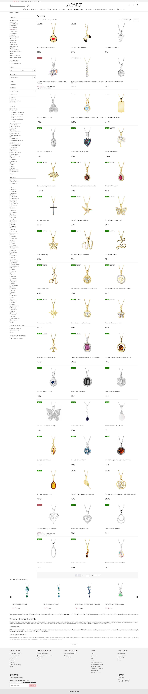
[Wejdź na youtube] (125, 680)
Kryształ (13, 136)
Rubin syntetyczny (16, 143)
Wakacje (13, 309)
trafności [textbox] (125, 19)
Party (13, 269)
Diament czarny (17, 117)
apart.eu (120, 660)
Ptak (13, 283)
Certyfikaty (12, 662)
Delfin (13, 195)
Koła (13, 214)
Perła (13, 121)
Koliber (13, 215)
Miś (12, 254)
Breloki (12, 53)
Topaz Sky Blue (15, 154)
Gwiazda (14, 201)
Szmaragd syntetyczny (17, 140)
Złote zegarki (14, 46)
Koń (12, 219)
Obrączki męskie (15, 49)
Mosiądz (13, 102)
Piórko (13, 273)
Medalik (14, 252)
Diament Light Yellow (18, 119)
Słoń (12, 297)
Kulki (13, 229)
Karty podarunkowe (15, 57)
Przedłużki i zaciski (15, 55)
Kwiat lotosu (14, 233)
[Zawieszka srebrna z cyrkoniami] (27, 590)
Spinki (12, 48)
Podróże (13, 280)
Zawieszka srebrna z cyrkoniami (20, 604)
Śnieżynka (14, 300)
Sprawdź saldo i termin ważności (45, 655)
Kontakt (11, 666)
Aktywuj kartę (40, 657)
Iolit (12, 164)
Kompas (13, 217)
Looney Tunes (14, 247)
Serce (13, 294)
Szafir (13, 130)
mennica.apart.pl (122, 653)
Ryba (13, 290)
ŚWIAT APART (121, 9)
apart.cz (120, 659)
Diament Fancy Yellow (18, 114)
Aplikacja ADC (67, 655)
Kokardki (13, 212)
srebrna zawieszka (127, 614)
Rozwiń (74, 644)
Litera (13, 245)
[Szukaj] (34, 70)
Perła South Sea (15, 126)
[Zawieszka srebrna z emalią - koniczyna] (120, 590)
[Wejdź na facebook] (119, 680)
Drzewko (14, 196)
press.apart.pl (121, 657)
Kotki (13, 222)
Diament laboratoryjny (18, 112)
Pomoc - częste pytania (15, 653)
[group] (27, 597)
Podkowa (13, 278)
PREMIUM (62, 9)
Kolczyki (13, 25)
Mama (13, 250)
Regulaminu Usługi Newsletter (29, 682)
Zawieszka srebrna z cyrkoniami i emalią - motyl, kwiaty (87, 604)
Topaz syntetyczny (15, 156)
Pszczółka (14, 281)
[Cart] (137, 5)
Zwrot (11, 659)
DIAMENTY (34, 9)
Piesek (13, 271)
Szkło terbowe (14, 169)
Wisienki (13, 314)
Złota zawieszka (14, 629)
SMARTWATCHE (78, 9)
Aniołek (13, 189)
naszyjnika (82, 622)
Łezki (13, 241)
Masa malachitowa (16, 328)
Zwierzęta (14, 320)
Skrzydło (13, 295)
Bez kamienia (15, 171)
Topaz (13, 149)
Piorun (13, 274)
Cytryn (13, 163)
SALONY (136, 1)
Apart (13, 84)
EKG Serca (14, 200)
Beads (12, 35)
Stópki (13, 304)
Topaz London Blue (16, 152)
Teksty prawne (94, 670)
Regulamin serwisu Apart (97, 664)
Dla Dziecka (14, 181)
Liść (12, 243)
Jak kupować (13, 657)
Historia (93, 657)
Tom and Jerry (14, 306)
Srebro (13, 99)
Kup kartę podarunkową (42, 653)
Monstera (13, 255)
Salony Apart (94, 655)
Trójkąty (13, 307)
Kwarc (13, 166)
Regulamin (12, 660)
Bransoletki (14, 23)
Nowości (44, 19)
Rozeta (13, 288)
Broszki (13, 42)
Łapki (13, 240)
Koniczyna (14, 221)
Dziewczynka (14, 198)
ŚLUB (49, 9)
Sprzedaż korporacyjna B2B (97, 662)
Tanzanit (13, 147)
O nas (92, 653)
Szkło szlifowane (15, 145)
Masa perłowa (15, 330)
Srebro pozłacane (16, 101)
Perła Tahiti (14, 128)
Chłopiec (13, 193)
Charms (13, 38)
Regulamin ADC (67, 657)
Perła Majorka (14, 124)
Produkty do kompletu (17, 338)
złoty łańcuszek (112, 622)
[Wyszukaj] (11, 5)
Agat (13, 157)
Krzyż (13, 226)
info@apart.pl (121, 677)
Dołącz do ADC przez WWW (70, 653)
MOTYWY (55, 9)
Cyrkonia (14, 109)
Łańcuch (13, 236)
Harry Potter (14, 203)
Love (13, 248)
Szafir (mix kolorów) (16, 131)
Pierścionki (14, 20)
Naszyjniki (13, 27)
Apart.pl (11, 12)
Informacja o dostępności (97, 668)
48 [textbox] (134, 19)
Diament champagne (18, 116)
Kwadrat (14, 231)
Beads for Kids (14, 37)
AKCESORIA (88, 9)
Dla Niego (14, 183)
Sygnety (13, 22)
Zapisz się (32, 685)
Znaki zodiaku (15, 318)
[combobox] (23, 91)
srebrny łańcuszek (122, 622)
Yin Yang (13, 316)
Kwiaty (13, 234)
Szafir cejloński (15, 133)
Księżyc (13, 227)
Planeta (13, 276)
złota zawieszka (65, 614)
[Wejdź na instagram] (122, 680)
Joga (13, 207)
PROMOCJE (112, 9)
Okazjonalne (13, 44)
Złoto (13, 97)
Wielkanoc (14, 313)
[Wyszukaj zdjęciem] (28, 5)
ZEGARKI (69, 9)
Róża (13, 286)
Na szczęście (14, 260)
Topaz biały (14, 150)
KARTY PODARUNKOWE (100, 9)
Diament (14, 110)
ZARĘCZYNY (42, 9)
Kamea (13, 208)
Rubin (13, 142)
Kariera (92, 660)
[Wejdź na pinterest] (128, 680)
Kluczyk (13, 210)
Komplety (13, 40)
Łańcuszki (13, 33)
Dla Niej (14, 180)
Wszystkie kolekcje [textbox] (14, 91)
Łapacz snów (14, 238)
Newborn (14, 262)
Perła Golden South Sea (16, 123)
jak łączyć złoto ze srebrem (91, 623)
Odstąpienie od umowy (15, 664)
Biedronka (14, 191)
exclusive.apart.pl (122, 655)
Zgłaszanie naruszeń (96, 672)
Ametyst (13, 159)
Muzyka (13, 259)
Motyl (13, 257)
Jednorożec (14, 205)
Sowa (13, 302)
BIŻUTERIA (26, 9)
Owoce (13, 267)
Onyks (13, 168)
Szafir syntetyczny (16, 135)
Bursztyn (14, 161)
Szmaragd (14, 138)
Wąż (13, 311)
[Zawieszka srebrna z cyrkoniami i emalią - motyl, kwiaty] (89, 590)
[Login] (129, 5)
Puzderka (14, 31)
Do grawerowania (16, 63)
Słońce (13, 299)
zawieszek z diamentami (38, 637)
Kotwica (13, 224)
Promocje (39, 19)
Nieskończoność (15, 264)
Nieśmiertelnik (15, 266)
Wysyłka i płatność (14, 655)
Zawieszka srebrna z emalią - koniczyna (115, 604)
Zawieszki (13, 29)
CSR (92, 659)
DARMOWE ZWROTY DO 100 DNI (28, 1)
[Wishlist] (133, 5)
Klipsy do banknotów (15, 51)
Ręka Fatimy (14, 285)
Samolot (13, 292)
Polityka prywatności (96, 666)
